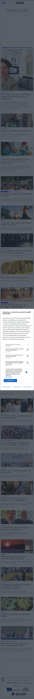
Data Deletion (7, 387)
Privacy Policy (27, 387)
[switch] (27, 349)
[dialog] (17, 349)
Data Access (16, 387)
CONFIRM (10, 380)
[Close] (30, 312)
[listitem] (17, 345)
